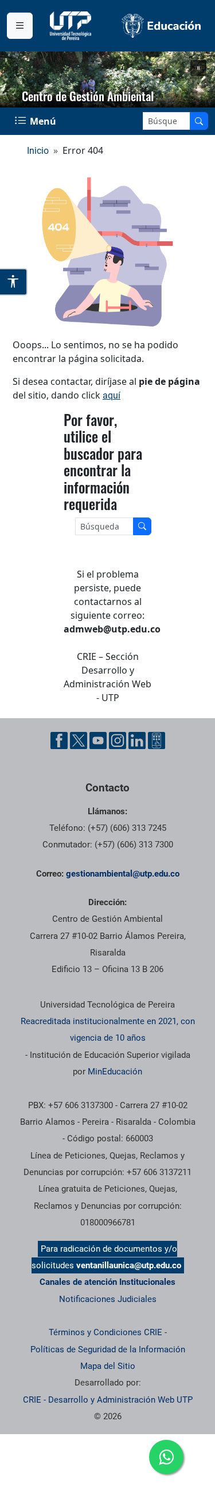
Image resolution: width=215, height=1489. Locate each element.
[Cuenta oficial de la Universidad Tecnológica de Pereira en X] (78, 740)
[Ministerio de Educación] (162, 26)
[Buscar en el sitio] (199, 121)
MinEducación (115, 1071)
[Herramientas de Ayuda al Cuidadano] (156, 740)
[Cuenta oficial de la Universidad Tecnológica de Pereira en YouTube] (98, 740)
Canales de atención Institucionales (107, 1282)
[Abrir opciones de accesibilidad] (14, 282)
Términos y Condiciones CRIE (105, 1332)
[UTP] (72, 25)
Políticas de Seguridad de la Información (107, 1349)
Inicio (38, 150)
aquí (111, 395)
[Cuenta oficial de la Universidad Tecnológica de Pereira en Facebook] (59, 740)
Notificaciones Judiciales (108, 1299)
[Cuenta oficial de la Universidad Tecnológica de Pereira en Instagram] (117, 740)
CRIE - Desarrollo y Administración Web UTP (108, 1400)
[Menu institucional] (20, 26)
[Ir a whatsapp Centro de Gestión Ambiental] (166, 1457)
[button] (198, 68)
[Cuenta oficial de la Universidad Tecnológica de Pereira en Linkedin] (137, 740)
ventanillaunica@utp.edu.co (128, 1265)
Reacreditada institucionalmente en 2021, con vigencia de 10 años (108, 1029)
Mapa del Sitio (107, 1366)
